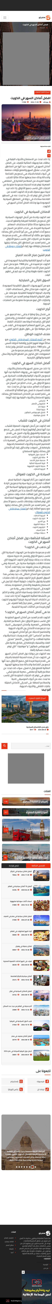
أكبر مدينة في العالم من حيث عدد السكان (17, 1006)
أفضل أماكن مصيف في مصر (21, 1036)
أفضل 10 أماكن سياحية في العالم (20, 886)
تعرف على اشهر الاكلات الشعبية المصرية (17, 961)
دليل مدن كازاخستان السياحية (39, 727)
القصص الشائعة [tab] (38, 865)
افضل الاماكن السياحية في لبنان (20, 991)
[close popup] (23, 1272)
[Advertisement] (26, 58)
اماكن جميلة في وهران (23, 946)
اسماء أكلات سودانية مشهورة (21, 901)
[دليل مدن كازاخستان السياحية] (26, 709)
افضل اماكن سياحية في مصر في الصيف (18, 916)
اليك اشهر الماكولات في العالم (21, 931)
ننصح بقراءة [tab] (14, 865)
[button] (35, 1167)
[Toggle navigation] (4, 17)
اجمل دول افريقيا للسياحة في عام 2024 (18, 1051)
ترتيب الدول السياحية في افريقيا (21, 1021)
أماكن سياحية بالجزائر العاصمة (21, 976)
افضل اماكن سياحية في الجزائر (21, 871)
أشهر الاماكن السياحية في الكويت (25, 339)
